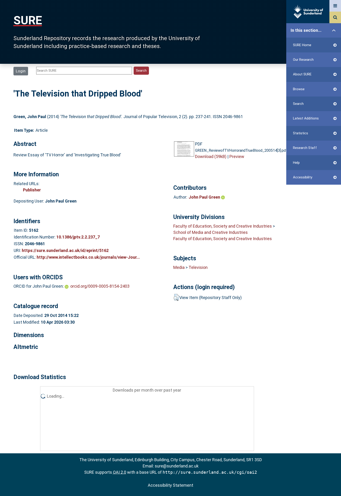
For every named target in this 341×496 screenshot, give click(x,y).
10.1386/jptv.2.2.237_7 (78, 237)
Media (179, 267)
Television (198, 267)
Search (298, 104)
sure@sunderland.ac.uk (177, 466)
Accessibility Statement (170, 485)
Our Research (303, 60)
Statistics (300, 133)
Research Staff (305, 148)
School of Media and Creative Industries (210, 232)
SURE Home (302, 45)
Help (296, 163)
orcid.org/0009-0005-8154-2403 (99, 286)
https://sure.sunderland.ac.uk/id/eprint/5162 (65, 250)
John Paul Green (205, 197)
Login (21, 71)
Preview (236, 156)
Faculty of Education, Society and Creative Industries (222, 226)
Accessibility (302, 177)
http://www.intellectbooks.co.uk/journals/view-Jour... (88, 257)
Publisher (32, 189)
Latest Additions (306, 118)
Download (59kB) (210, 156)
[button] (176, 297)
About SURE (302, 74)
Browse (299, 89)
